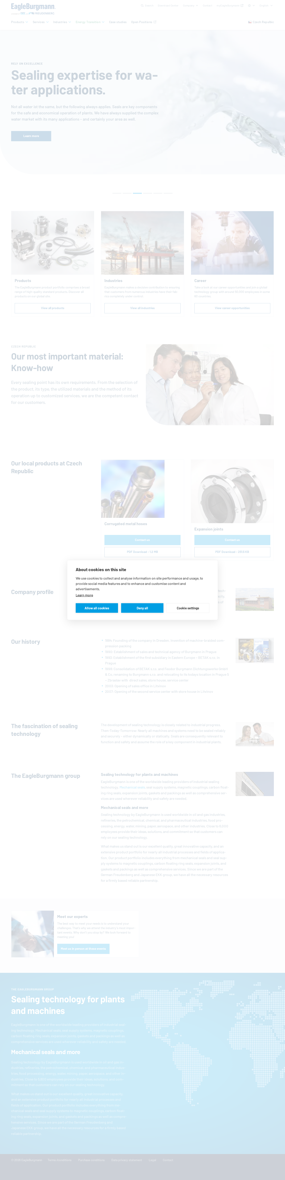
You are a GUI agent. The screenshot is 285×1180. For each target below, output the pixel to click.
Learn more (84, 595)
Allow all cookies (97, 608)
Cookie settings (188, 608)
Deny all (142, 608)
